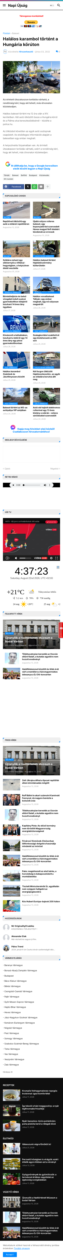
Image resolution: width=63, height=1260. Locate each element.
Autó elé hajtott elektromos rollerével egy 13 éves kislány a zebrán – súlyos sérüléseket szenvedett (46, 411)
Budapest (33, 175)
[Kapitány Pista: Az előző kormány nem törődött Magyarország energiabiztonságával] (11, 830)
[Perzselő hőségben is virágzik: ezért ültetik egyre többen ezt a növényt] (11, 1164)
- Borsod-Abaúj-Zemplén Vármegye (20, 970)
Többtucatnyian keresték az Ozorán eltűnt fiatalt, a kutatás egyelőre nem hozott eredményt (40, 656)
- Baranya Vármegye (13, 965)
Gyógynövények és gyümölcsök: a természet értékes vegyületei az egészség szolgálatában (39, 1177)
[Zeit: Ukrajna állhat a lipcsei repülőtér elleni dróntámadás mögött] (11, 784)
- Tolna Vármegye (11, 1049)
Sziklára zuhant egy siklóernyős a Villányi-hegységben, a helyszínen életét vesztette (16, 264)
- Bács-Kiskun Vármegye (15, 981)
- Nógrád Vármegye (12, 1028)
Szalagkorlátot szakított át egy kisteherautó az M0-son (46, 338)
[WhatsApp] (34, 186)
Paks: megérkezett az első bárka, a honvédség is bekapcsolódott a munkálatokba (39, 874)
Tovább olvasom (22, 1248)
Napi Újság (17, 5)
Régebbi (54, 468)
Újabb (7, 468)
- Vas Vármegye (10, 1054)
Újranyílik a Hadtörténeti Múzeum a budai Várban (39, 1199)
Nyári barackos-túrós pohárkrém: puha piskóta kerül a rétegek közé (39, 1122)
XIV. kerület (8, 179)
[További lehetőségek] (48, 186)
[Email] (41, 186)
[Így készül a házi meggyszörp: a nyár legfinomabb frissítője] (11, 1110)
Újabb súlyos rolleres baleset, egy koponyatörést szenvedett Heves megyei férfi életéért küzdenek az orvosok (46, 226)
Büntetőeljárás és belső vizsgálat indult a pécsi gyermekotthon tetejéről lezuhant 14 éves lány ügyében (15, 301)
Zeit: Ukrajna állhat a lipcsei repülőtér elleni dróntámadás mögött (40, 781)
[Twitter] (28, 186)
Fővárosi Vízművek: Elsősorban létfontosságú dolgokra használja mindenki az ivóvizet (39, 843)
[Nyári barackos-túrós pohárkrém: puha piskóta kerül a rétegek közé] (11, 1125)
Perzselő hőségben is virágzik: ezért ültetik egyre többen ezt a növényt (40, 1160)
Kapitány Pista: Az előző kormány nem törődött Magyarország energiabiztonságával (39, 828)
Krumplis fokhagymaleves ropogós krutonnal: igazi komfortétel (39, 1092)
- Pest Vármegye (11, 1033)
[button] (4, 5)
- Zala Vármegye (11, 1064)
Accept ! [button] (10, 1254)
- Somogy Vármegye (13, 1038)
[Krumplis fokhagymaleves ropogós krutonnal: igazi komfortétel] (11, 1095)
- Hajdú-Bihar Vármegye (14, 1007)
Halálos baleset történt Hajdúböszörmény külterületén (44, 263)
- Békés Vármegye (12, 986)
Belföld (24, 175)
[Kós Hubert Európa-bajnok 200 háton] (11, 906)
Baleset (15, 33)
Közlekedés (44, 175)
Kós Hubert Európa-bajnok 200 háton (41, 901)
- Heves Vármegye (12, 1012)
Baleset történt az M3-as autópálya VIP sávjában (15, 408)
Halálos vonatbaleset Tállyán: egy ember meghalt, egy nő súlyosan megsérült (46, 300)
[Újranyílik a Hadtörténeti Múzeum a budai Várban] (11, 1202)
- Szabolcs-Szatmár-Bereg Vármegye (21, 1043)
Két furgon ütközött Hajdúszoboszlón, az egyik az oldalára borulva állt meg (46, 375)
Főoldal (6, 33)
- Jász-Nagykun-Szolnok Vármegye (20, 1017)
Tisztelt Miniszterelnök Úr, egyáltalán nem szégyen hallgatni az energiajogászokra (40, 889)
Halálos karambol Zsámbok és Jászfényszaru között (14, 374)
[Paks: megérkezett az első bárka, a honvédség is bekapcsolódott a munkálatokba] (11, 875)
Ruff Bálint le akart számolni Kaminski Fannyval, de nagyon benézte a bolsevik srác (41, 798)
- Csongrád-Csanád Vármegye (17, 991)
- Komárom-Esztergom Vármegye (19, 1022)
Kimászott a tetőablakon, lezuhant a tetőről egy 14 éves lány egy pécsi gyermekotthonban (15, 339)
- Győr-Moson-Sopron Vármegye (18, 1002)
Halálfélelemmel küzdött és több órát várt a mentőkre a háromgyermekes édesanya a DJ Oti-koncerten (40, 672)
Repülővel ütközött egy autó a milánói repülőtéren (16, 222)
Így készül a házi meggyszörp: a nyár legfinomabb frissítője (40, 1107)
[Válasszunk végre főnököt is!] (11, 1148)
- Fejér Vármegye (11, 996)
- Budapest (8, 975)
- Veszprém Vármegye (13, 1059)
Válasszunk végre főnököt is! (36, 1144)
